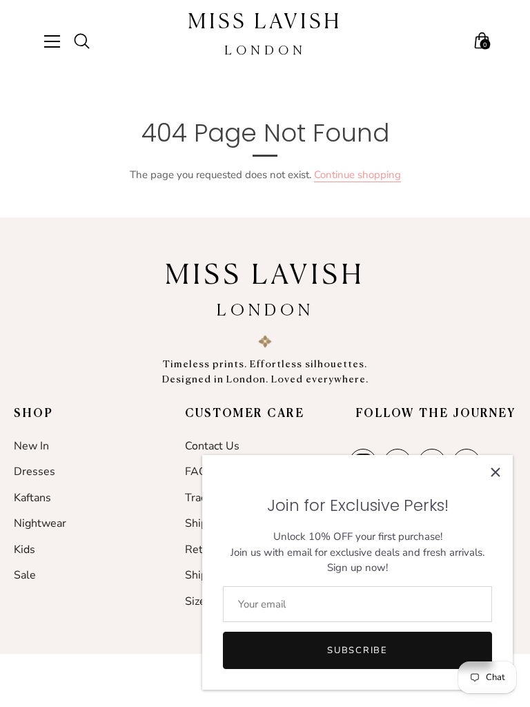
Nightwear (40, 523)
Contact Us (212, 446)
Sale (25, 575)
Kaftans (32, 497)
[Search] (87, 41)
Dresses (34, 471)
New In (31, 446)
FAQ (196, 471)
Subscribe (357, 650)
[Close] (495, 472)
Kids (24, 549)
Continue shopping (357, 175)
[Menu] (57, 41)
